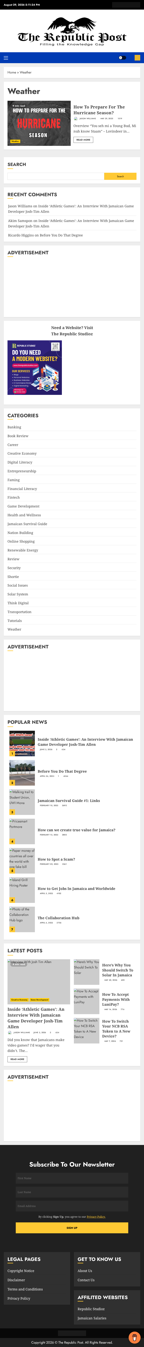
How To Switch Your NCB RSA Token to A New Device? (116, 1029)
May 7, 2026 (110, 1041)
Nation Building (20, 532)
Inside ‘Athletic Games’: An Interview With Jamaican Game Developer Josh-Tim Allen (85, 742)
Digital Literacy (20, 462)
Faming (14, 480)
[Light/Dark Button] (122, 58)
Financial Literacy (22, 488)
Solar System (18, 594)
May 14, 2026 (110, 1009)
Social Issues (18, 585)
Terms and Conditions (25, 1289)
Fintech (14, 497)
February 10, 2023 (49, 805)
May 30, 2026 (110, 980)
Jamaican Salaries (92, 1318)
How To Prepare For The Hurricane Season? (99, 109)
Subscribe (137, 58)
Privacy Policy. (96, 1216)
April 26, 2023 (47, 776)
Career (13, 444)
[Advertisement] (72, 287)
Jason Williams (87, 118)
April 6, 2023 (46, 922)
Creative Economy (22, 453)
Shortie (13, 576)
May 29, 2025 (106, 118)
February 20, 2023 (49, 864)
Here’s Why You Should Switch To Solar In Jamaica (117, 970)
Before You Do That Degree (61, 235)
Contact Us (86, 1280)
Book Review (18, 436)
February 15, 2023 (49, 835)
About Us (85, 1270)
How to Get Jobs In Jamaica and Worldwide (76, 888)
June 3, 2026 (46, 749)
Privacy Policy (19, 1298)
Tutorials (15, 620)
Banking (14, 427)
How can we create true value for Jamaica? (76, 830)
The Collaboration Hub (58, 917)
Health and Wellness (24, 515)
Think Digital (18, 603)
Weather (15, 141)
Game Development (23, 506)
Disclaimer (16, 1280)
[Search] (130, 57)
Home (12, 72)
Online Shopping (21, 541)
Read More (83, 140)
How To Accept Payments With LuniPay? (116, 999)
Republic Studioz (91, 1309)
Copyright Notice (21, 1270)
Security (14, 568)
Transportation (20, 612)
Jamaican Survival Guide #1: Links (69, 800)
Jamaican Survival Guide (27, 524)
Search (17, 164)
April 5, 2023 (46, 893)
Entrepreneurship (22, 471)
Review (14, 559)
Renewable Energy (23, 550)
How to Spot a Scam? (56, 859)
